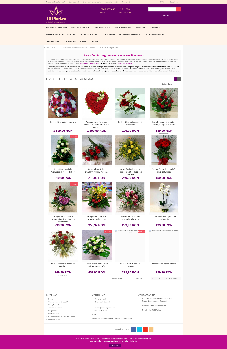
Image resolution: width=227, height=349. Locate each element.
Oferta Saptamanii (122, 27)
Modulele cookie (54, 320)
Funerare (155, 27)
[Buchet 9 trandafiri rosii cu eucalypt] (63, 246)
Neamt (92, 48)
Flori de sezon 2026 (80, 27)
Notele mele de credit (102, 302)
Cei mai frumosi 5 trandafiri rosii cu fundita (164, 171)
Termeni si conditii (111, 2)
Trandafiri (140, 27)
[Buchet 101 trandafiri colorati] (63, 104)
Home (46, 48)
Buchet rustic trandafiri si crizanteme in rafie (96, 265)
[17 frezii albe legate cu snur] (164, 246)
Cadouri (71, 34)
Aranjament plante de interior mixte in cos (96, 218)
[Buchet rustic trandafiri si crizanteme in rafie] (97, 246)
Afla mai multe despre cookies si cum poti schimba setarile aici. (114, 341)
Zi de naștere (52, 42)
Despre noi (126, 2)
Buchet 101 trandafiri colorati (63, 122)
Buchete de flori (89, 34)
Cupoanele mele (100, 311)
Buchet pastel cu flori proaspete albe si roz (130, 218)
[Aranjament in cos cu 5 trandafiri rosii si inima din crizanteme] (63, 198)
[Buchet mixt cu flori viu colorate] (130, 246)
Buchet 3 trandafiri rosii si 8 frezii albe (130, 123)
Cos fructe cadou (54, 34)
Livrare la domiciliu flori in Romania (74, 48)
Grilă (175, 79)
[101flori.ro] (66, 14)
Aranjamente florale (129, 34)
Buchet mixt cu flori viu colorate (130, 265)
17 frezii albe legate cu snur (164, 264)
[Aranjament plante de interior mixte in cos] (97, 198)
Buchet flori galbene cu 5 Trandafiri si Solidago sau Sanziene (130, 172)
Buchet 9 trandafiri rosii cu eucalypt (63, 265)
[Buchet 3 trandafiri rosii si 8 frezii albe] (130, 104)
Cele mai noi (70, 42)
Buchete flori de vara (56, 27)
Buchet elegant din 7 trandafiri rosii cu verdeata (97, 171)
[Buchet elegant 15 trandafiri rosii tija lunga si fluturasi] (164, 104)
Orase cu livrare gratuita (92, 2)
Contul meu (174, 2)
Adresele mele (99, 305)
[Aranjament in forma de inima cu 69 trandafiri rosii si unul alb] (97, 104)
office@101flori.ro (154, 310)
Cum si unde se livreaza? (55, 2)
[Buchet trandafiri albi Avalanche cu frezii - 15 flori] (63, 151)
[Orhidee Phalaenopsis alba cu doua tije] (164, 198)
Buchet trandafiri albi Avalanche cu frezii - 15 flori (63, 171)
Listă (179, 79)
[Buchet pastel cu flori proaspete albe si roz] (130, 198)
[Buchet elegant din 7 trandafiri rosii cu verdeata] (97, 151)
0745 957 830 (108, 9)
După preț (94, 42)
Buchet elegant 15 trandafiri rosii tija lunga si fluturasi (164, 123)
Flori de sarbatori (155, 34)
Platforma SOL (53, 314)
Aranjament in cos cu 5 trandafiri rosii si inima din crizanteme (63, 219)
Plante (83, 42)
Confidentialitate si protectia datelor (61, 317)
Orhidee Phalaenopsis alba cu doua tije (164, 218)
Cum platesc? (74, 2)
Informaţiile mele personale (104, 308)
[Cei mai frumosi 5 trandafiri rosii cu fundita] (164, 151)
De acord (114, 345)
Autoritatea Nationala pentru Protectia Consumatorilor (112, 318)
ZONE (54, 48)
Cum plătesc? (53, 305)
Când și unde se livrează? (58, 302)
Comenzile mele (100, 299)
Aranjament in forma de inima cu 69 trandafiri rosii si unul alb (96, 125)
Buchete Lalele (102, 27)
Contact (102, 12)
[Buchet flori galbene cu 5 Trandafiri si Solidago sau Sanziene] (130, 151)
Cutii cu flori (109, 34)
